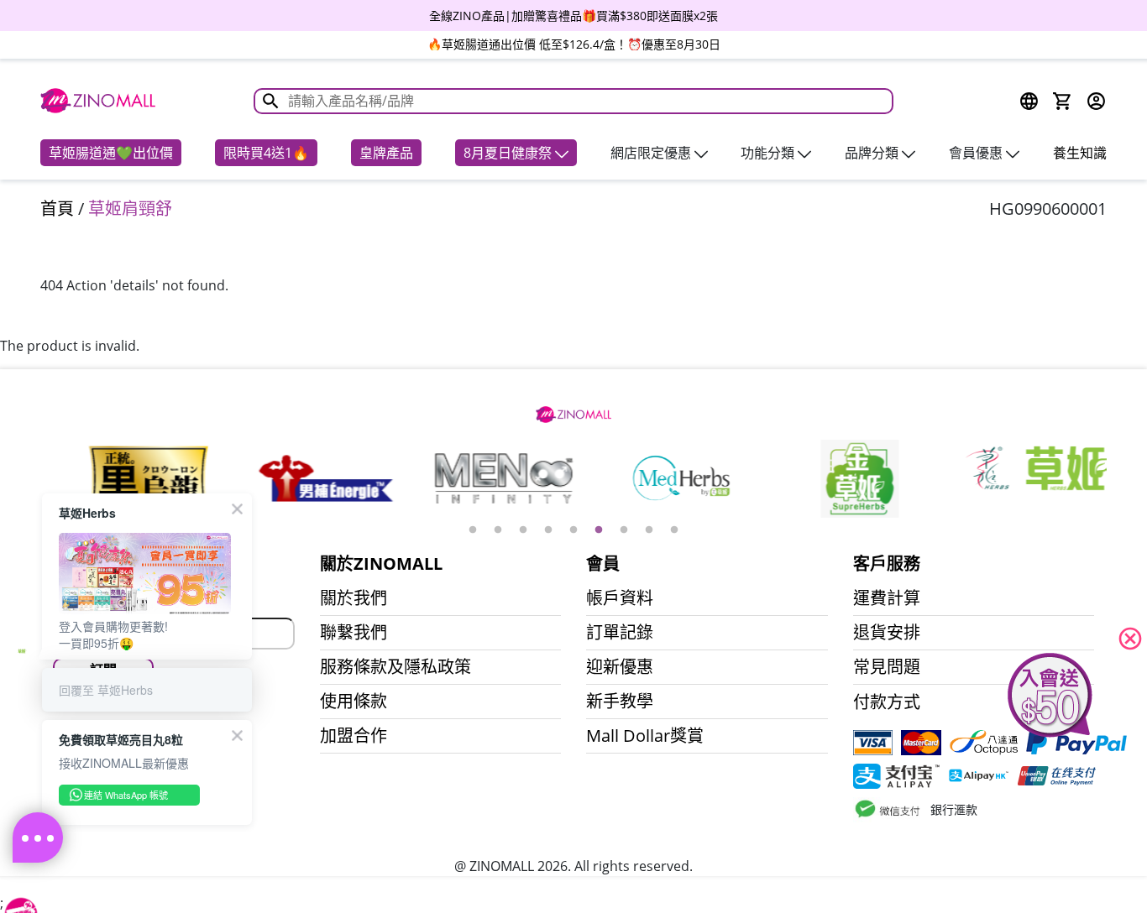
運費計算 (886, 598)
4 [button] (548, 530)
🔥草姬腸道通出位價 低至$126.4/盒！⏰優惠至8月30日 (573, 44)
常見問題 (886, 667)
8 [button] (649, 530)
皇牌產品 (386, 152)
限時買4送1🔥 (266, 152)
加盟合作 (353, 736)
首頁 (57, 208)
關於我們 (353, 598)
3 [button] (523, 530)
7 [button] (623, 530)
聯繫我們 (353, 632)
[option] (573, 15)
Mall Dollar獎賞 (645, 736)
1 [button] (472, 530)
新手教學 (619, 701)
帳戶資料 (619, 598)
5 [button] (573, 530)
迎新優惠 (619, 667)
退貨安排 (886, 632)
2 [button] (498, 530)
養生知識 (1080, 152)
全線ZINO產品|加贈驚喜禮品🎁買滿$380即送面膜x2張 (573, 15)
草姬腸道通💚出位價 (111, 152)
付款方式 (886, 702)
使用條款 (353, 701)
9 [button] (674, 530)
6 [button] (598, 530)
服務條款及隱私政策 (395, 667)
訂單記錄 (619, 632)
